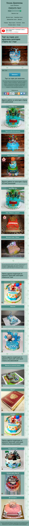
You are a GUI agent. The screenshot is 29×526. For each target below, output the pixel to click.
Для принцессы (13, 497)
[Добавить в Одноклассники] (18, 93)
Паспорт (13, 389)
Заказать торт (14, 13)
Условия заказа (12, 24)
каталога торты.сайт (7, 265)
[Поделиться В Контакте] (24, 93)
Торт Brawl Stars (13, 106)
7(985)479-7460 (14, 8)
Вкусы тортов (12, 22)
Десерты (20, 19)
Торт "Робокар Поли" (12, 155)
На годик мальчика (13, 331)
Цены (23, 22)
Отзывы (18, 24)
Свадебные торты (18, 17)
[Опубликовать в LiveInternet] (10, 93)
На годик (13, 282)
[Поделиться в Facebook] (5, 93)
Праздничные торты (12, 19)
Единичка (12, 306)
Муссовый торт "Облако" (13, 237)
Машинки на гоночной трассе (12, 365)
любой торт (16, 523)
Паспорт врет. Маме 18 (13, 473)
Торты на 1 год (7, 277)
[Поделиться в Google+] (8, 93)
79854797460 (10, 266)
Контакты (18, 22)
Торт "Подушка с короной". (13, 212)
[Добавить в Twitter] (21, 93)
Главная (6, 22)
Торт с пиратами (12, 448)
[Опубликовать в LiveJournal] (13, 93)
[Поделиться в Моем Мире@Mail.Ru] (16, 93)
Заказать (15, 74)
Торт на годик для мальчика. (12, 131)
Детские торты (9, 17)
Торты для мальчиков (10, 360)
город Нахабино (14, 5)
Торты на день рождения (14, 182)
